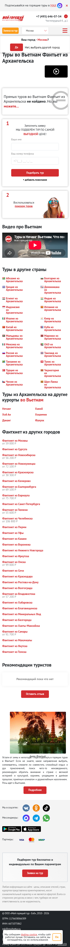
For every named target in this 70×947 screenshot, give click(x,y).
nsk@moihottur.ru (11, 928)
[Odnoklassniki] (36, 808)
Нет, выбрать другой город (42, 47)
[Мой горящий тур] (13, 18)
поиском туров (24, 206)
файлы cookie (29, 934)
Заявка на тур (10, 30)
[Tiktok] (46, 808)
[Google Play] (11, 829)
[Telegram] (36, 818)
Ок (57, 937)
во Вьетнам (31, 400)
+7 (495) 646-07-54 (48, 16)
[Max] (59, 5)
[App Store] (31, 829)
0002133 (62, 944)
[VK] (26, 808)
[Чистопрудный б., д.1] (67, 16)
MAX (53, 5)
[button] (56, 71)
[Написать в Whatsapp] (46, 818)
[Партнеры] (33, 839)
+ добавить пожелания (35, 179)
